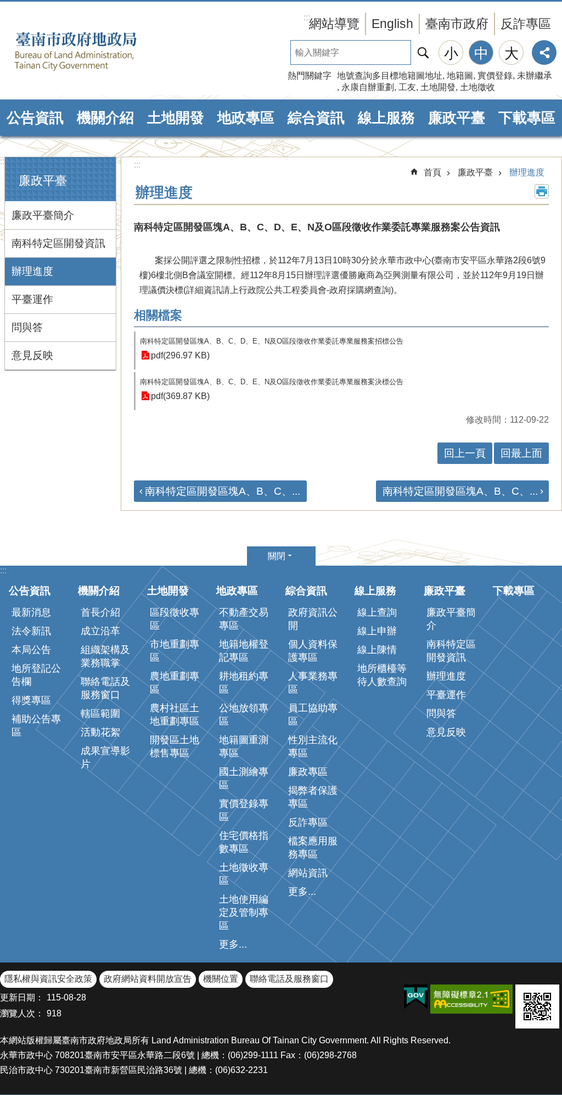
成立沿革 (100, 631)
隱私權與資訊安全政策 (48, 978)
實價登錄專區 (243, 810)
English (392, 23)
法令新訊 (31, 631)
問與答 (27, 327)
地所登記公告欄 (36, 675)
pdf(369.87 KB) (180, 396)
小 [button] (451, 53)
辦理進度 (32, 271)
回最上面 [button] (521, 453)
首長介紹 (100, 612)
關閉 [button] (276, 556)
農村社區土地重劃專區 (174, 715)
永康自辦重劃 (367, 87)
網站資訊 (308, 872)
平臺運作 (32, 299)
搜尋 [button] (423, 52)
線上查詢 (377, 612)
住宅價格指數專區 (243, 842)
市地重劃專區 (174, 651)
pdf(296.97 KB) (180, 355)
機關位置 (220, 978)
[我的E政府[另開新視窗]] (416, 997)
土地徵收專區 (243, 874)
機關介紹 (105, 117)
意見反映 (32, 355)
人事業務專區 (313, 683)
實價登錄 (495, 75)
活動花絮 (100, 732)
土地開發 (438, 87)
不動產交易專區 (243, 619)
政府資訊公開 (313, 619)
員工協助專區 (313, 715)
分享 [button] (544, 52)
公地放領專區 (243, 715)
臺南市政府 (456, 23)
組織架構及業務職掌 (105, 656)
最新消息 (31, 612)
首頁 (432, 172)
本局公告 (31, 649)
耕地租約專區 (243, 683)
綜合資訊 (316, 117)
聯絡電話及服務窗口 (105, 688)
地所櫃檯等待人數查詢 (382, 675)
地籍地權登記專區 (243, 651)
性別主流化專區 (313, 746)
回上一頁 (465, 453)
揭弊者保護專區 (313, 797)
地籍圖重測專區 (243, 746)
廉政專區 (308, 771)
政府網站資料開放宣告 (148, 978)
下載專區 (526, 117)
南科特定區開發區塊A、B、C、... (222, 491)
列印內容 (542, 191)
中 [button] (481, 53)
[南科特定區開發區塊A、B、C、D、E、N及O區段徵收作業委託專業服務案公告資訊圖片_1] (537, 1006)
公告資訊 (35, 117)
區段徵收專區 (174, 619)
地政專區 (245, 117)
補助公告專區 (36, 726)
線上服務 (386, 117)
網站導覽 (334, 23)
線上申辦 (377, 631)
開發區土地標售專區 (174, 746)
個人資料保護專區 (313, 651)
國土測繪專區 (243, 778)
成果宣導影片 (105, 757)
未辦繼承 (534, 75)
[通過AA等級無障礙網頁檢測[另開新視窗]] (471, 999)
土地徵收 (477, 87)
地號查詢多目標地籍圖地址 (389, 75)
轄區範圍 (100, 713)
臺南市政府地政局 (93, 51)
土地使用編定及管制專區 (243, 912)
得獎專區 (31, 700)
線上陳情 (377, 649)
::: (3, 161)
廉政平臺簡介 (43, 215)
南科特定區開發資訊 (58, 243)
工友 (407, 87)
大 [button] (511, 53)
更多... (233, 944)
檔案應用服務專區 (313, 848)
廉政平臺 (456, 117)
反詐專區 (526, 23)
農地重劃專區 (174, 683)
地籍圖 (460, 75)
